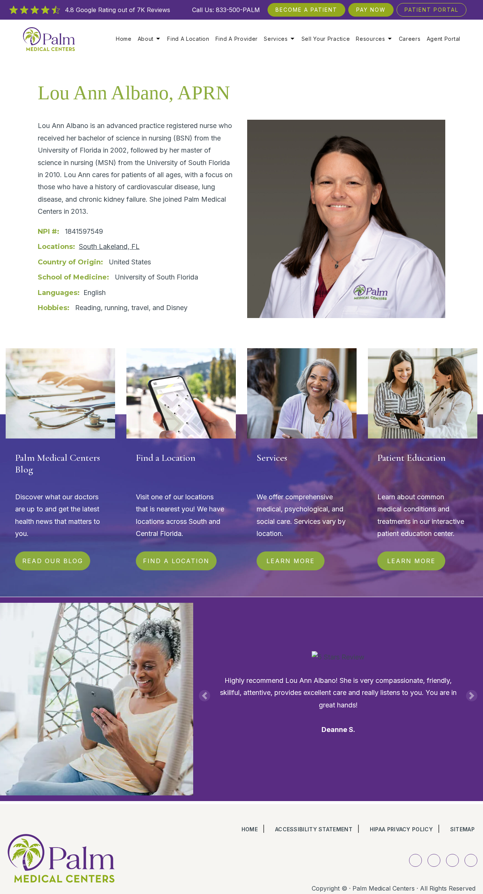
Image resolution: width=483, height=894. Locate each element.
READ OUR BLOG (52, 561)
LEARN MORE (290, 561)
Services (276, 39)
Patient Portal (431, 9)
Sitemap (462, 829)
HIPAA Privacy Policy (401, 829)
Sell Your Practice (325, 39)
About (146, 39)
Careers (410, 39)
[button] (204, 695)
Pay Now (371, 9)
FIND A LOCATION (176, 561)
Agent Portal (443, 39)
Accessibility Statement (313, 829)
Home (124, 39)
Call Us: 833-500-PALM (226, 10)
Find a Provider (236, 39)
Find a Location (188, 39)
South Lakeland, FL (109, 246)
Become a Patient (306, 9)
